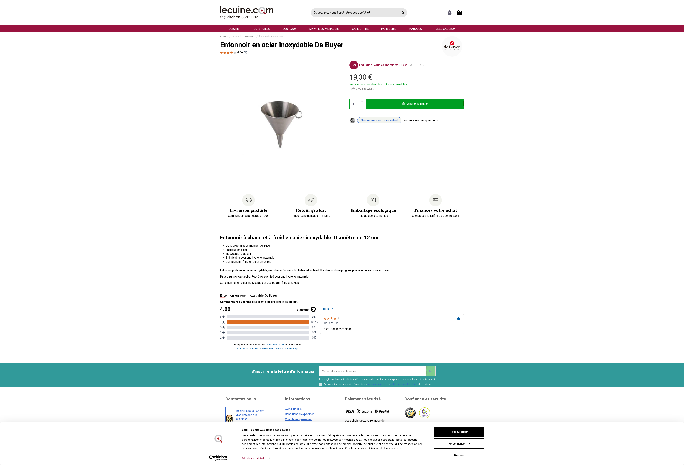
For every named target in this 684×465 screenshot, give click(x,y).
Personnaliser (457, 443)
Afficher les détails (253, 457)
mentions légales (376, 384)
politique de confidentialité (404, 384)
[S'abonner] (430, 371)
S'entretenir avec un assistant (379, 120)
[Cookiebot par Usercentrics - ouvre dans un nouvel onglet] (218, 458)
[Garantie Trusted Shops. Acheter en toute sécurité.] (410, 413)
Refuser (459, 455)
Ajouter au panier (417, 104)
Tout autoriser (459, 431)
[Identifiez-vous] (449, 13)
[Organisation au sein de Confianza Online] (424, 413)
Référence (355, 88)
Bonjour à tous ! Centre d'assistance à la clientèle (250, 415)
